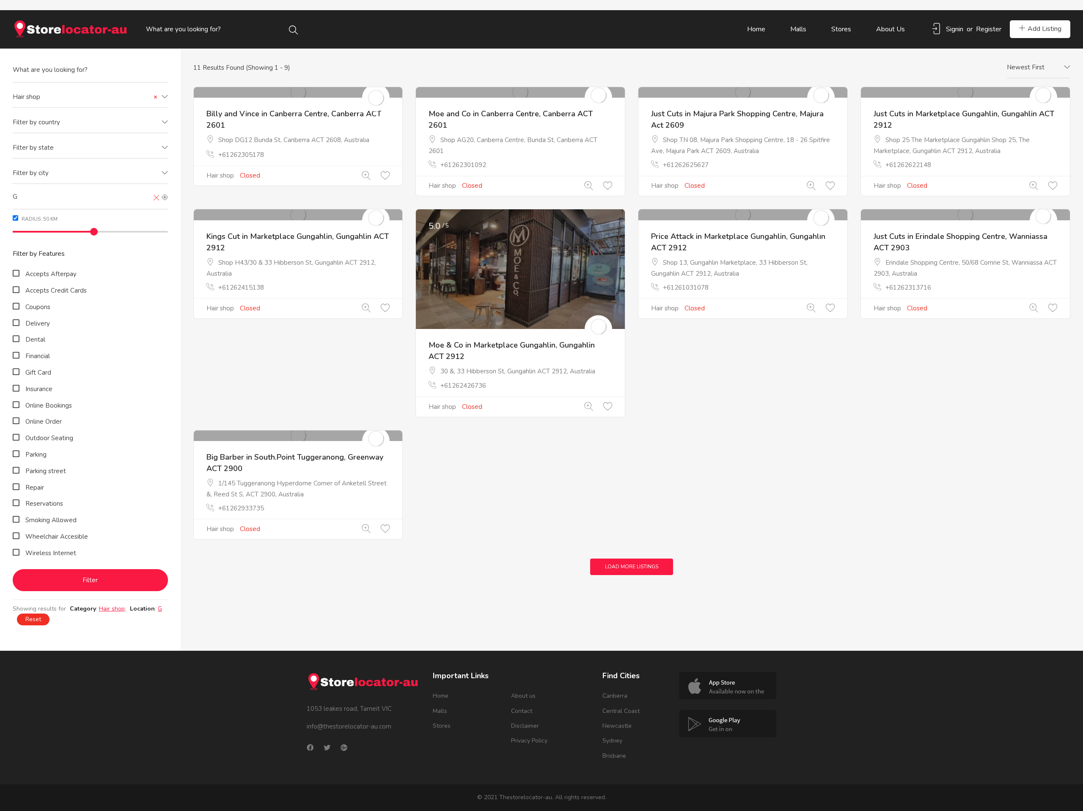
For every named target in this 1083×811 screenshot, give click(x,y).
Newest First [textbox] (1026, 67)
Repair (34, 487)
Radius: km (39, 219)
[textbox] (90, 122)
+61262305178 (241, 155)
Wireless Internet (50, 553)
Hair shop (220, 175)
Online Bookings (48, 405)
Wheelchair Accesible (56, 536)
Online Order (43, 421)
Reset (33, 619)
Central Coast (621, 711)
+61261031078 (686, 287)
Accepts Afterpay (51, 274)
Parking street (45, 471)
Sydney (612, 741)
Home (756, 29)
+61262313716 (908, 287)
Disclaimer (525, 726)
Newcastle (617, 726)
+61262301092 (463, 165)
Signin (954, 29)
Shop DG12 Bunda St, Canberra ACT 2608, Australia (293, 140)
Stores (841, 29)
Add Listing (1044, 28)
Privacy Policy (529, 741)
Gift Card (38, 372)
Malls (798, 29)
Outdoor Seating (49, 438)
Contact (521, 711)
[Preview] (366, 176)
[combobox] (90, 97)
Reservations (44, 503)
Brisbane (614, 756)
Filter (90, 580)
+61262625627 (686, 165)
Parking (36, 454)
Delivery (37, 323)
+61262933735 (241, 508)
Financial (37, 356)
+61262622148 (908, 165)
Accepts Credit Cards (56, 290)
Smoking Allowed (51, 520)
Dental (35, 339)
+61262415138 (241, 287)
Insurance (38, 389)
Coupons (37, 307)
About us (890, 29)
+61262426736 (463, 385)
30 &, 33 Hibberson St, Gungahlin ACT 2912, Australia (517, 371)
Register (988, 29)
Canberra (614, 696)
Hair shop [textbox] (85, 97)
